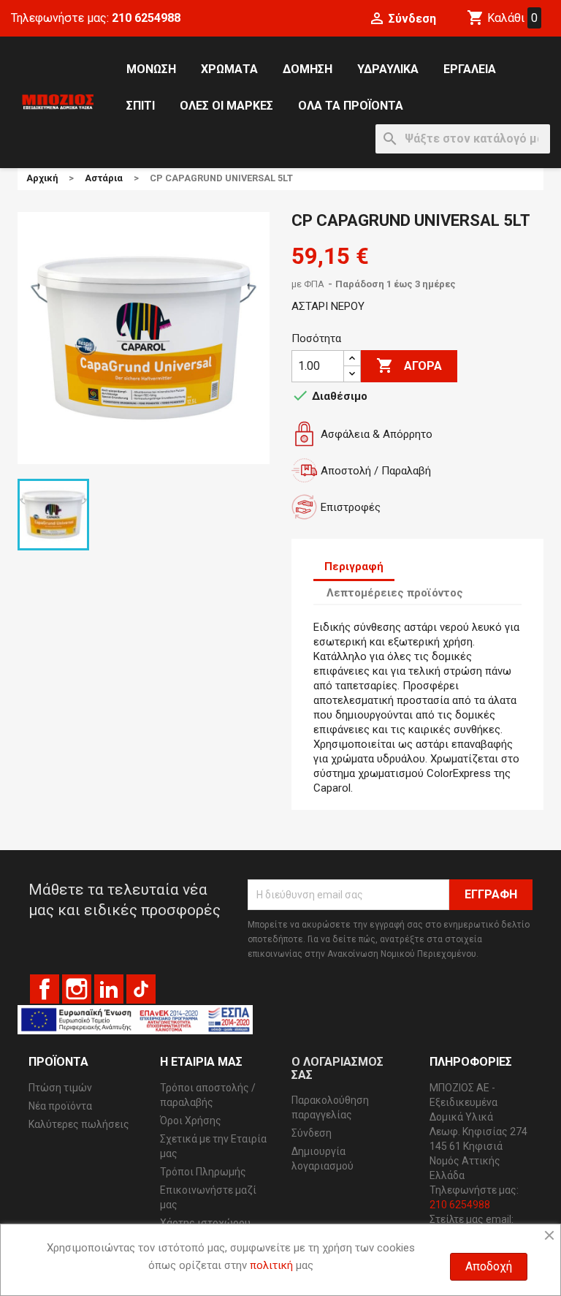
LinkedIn (108, 989)
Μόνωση (151, 69)
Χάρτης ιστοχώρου (205, 1223)
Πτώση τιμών (60, 1088)
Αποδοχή (488, 1266)
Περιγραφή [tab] (353, 566)
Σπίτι (140, 106)
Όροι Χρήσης (190, 1120)
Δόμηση (307, 69)
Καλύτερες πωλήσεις (78, 1124)
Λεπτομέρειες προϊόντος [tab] (395, 592)
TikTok (141, 989)
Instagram (76, 989)
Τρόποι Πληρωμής (203, 1172)
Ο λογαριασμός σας (337, 1068)
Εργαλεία (469, 69)
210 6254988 (146, 18)
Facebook (44, 989)
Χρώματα (229, 69)
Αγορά (409, 365)
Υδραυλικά (388, 69)
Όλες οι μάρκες (226, 106)
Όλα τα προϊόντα (350, 106)
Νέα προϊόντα (60, 1106)
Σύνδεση (311, 1133)
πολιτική (271, 1265)
